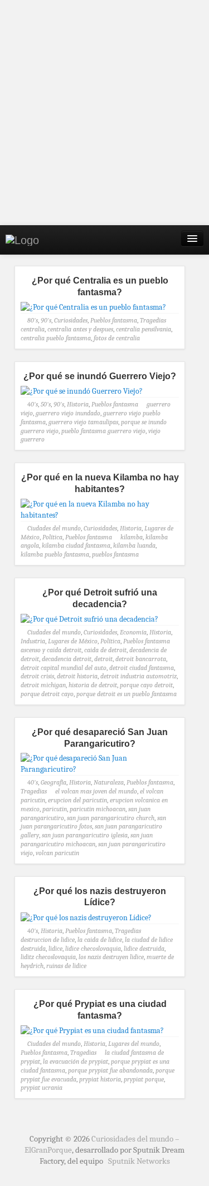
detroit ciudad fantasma (141, 668)
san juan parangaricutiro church (110, 818)
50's (46, 404)
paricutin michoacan (97, 809)
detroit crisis (37, 676)
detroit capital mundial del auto (63, 668)
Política (52, 537)
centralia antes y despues (80, 329)
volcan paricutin (57, 853)
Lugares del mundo (133, 1044)
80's (32, 320)
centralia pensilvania (143, 329)
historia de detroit (93, 685)
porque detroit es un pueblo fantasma (126, 694)
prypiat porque (144, 1079)
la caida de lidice (99, 940)
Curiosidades (71, 320)
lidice (55, 948)
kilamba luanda (134, 545)
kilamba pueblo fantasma (55, 554)
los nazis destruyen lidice (111, 957)
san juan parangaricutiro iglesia (85, 835)
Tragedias (153, 320)
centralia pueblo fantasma (56, 338)
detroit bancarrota (140, 659)
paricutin (54, 809)
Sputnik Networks (139, 1161)
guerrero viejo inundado (68, 413)
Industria (33, 641)
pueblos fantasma (115, 554)
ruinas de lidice (66, 966)
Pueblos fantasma (113, 320)
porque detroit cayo (47, 694)
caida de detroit (105, 650)
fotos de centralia (117, 338)
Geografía (53, 782)
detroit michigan (43, 685)
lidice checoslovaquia (93, 948)
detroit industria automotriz (138, 676)
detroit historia (77, 676)
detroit (103, 659)
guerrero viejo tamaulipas (83, 422)
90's (46, 320)
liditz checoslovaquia (48, 957)
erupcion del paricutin (77, 800)
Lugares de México (73, 641)
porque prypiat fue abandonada (110, 1070)
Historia (78, 404)
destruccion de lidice (48, 940)
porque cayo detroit (146, 685)
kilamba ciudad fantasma (76, 545)
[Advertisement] (104, 112)
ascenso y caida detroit (51, 650)
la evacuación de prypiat (75, 1061)
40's (32, 404)
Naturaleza (109, 782)
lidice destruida (144, 948)
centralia (33, 329)
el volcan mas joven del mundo (96, 791)
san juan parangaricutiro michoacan (87, 839)
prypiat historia (100, 1079)
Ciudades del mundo (54, 528)
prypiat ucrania (41, 1087)
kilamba (131, 537)
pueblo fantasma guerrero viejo (103, 431)
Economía (133, 632)
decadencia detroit (66, 659)
